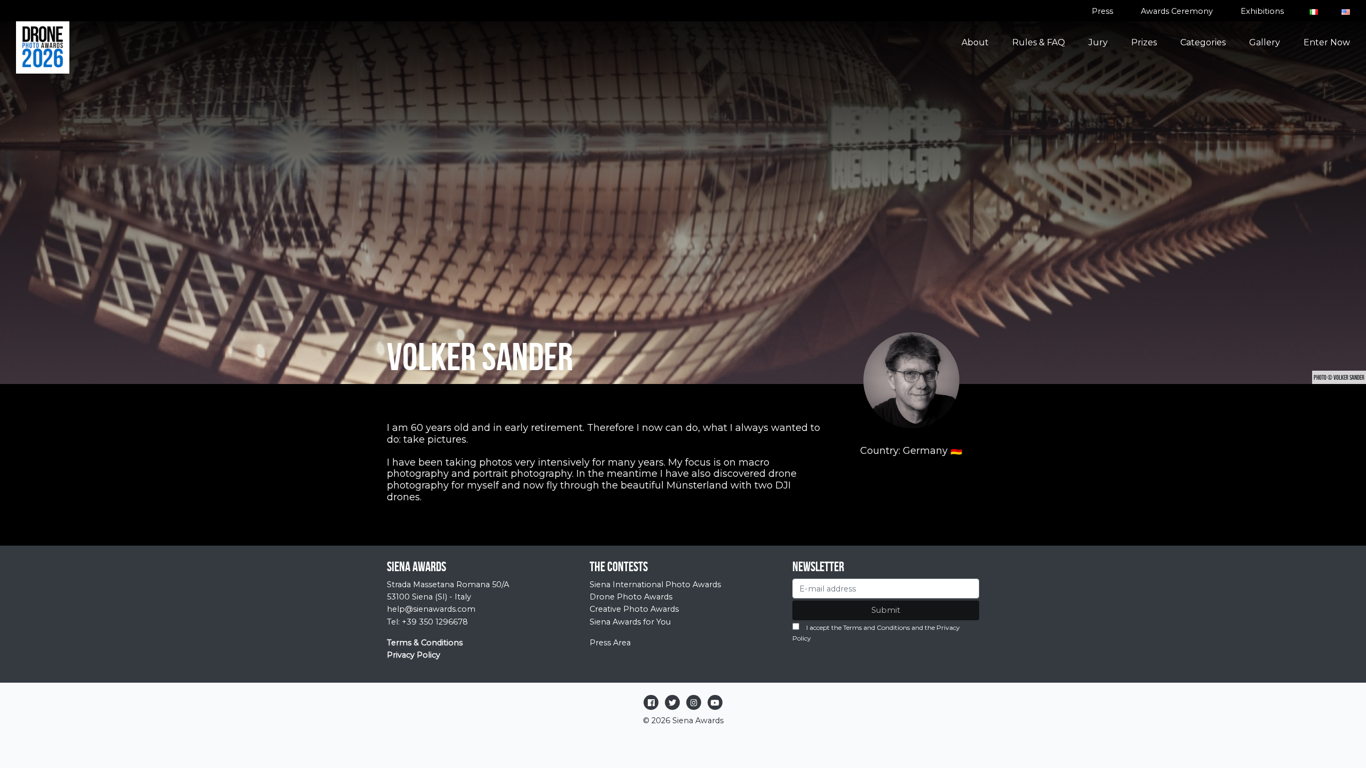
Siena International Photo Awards (655, 584)
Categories (1203, 42)
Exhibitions (1262, 11)
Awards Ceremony (1177, 11)
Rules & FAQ (1038, 42)
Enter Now (1327, 42)
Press (1102, 11)
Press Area (610, 642)
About (975, 42)
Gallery (1264, 42)
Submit (885, 610)
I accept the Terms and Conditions (858, 627)
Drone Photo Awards (631, 597)
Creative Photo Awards (634, 609)
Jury (1098, 42)
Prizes (1144, 42)
